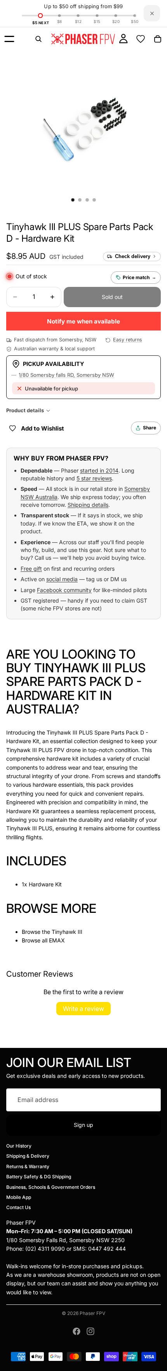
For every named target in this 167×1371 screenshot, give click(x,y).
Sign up (83, 1124)
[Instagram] (90, 1331)
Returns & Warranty (27, 1166)
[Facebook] (76, 1331)
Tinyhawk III (67, 931)
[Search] (38, 38)
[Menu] (9, 39)
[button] (25, 256)
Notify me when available (83, 321)
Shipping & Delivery (27, 1156)
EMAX (57, 940)
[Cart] (157, 38)
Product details (25, 410)
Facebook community (64, 590)
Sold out (112, 297)
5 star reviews (94, 478)
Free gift (31, 568)
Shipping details (88, 504)
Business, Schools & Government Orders (50, 1187)
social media (62, 579)
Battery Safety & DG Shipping (38, 1176)
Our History (18, 1146)
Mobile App (18, 1197)
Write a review (83, 1008)
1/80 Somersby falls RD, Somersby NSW (66, 375)
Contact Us (18, 1208)
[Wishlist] (140, 38)
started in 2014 (99, 470)
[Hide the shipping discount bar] (152, 13)
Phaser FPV (92, 1313)
